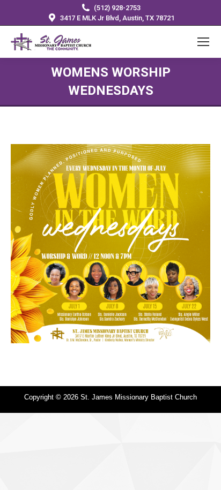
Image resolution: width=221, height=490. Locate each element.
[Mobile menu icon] (203, 42)
